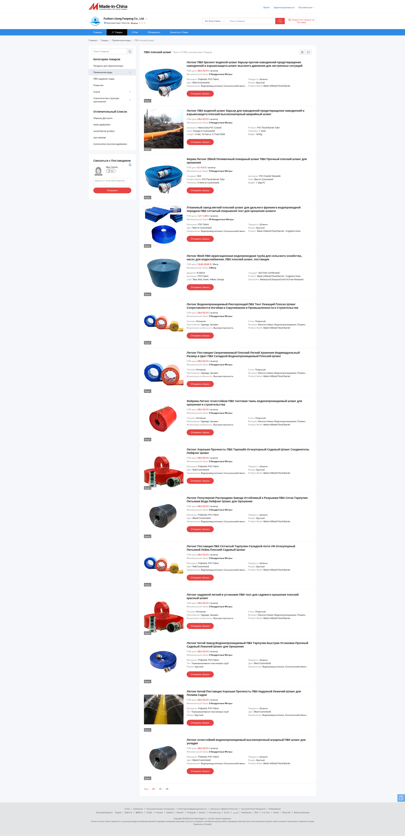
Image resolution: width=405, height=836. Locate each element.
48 (167, 788)
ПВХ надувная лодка (103, 78)
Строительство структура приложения (106, 100)
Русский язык (215, 812)
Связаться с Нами (179, 32)
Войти (266, 7)
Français (159, 812)
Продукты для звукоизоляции (108, 65)
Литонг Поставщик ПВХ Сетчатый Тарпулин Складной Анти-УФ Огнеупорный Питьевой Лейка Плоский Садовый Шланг (241, 548)
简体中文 (128, 812)
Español (169, 812)
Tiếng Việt (286, 812)
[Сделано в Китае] (109, 6)
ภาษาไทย (266, 812)
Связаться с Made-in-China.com (224, 809)
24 (153, 789)
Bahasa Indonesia (301, 812)
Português (191, 812)
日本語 (149, 812)
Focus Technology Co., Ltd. (199, 818)
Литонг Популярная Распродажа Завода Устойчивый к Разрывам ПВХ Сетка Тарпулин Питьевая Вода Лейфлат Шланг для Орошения (247, 499)
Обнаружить (154, 32)
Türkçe (275, 812)
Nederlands (246, 812)
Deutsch (180, 812)
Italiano (202, 812)
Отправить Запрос (200, 93)
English (118, 812)
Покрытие (98, 85)
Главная (97, 32)
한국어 (227, 812)
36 (160, 788)
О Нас (135, 32)
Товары (118, 32)
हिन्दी (256, 812)
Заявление (138, 809)
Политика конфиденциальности (192, 809)
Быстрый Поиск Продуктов (253, 809)
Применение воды (102, 72)
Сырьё (96, 91)
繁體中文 (139, 812)
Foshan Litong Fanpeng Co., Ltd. (124, 18)
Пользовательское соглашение (160, 809)
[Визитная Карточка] (130, 164)
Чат (112, 171)
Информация (275, 809)
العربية (235, 812)
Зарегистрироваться (284, 7)
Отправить (112, 190)
